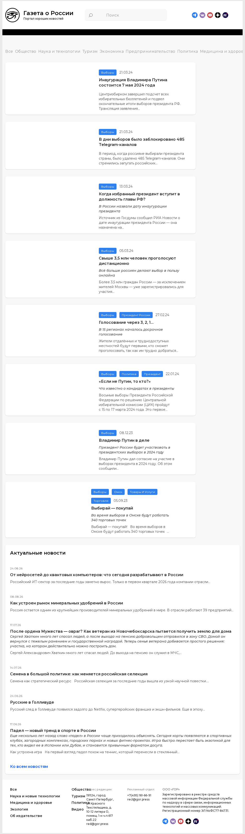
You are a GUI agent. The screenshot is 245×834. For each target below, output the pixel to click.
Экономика (112, 52)
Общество (25, 52)
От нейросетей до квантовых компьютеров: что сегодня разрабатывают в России (96, 575)
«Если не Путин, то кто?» (125, 381)
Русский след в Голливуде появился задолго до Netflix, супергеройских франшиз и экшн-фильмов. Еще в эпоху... (107, 709)
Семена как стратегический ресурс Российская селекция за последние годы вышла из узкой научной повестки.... (109, 681)
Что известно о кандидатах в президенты (136, 388)
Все (9, 52)
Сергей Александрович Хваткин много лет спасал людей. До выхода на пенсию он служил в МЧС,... (96, 653)
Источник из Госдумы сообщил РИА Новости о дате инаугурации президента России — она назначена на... (139, 223)
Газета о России (48, 13)
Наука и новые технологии (35, 796)
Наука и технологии (59, 52)
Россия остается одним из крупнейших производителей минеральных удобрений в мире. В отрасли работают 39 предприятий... (122, 610)
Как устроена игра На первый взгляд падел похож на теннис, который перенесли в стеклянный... (94, 752)
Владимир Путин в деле (124, 440)
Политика (187, 52)
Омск (118, 492)
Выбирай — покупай (112, 508)
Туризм (90, 52)
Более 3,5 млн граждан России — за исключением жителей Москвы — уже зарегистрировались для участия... (142, 287)
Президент (152, 374)
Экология (19, 809)
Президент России (136, 315)
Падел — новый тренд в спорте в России (53, 730)
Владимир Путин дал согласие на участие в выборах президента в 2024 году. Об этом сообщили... (136, 464)
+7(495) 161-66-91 (139, 795)
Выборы (107, 72)
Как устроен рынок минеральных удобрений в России (66, 603)
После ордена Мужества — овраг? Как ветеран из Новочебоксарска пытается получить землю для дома (120, 631)
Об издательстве (26, 816)
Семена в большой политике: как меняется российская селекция (79, 674)
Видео (78, 809)
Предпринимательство (150, 52)
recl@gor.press (138, 799)
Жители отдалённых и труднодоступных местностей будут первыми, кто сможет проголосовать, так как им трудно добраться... (138, 346)
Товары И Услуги (142, 492)
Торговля (101, 501)
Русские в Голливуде (32, 702)
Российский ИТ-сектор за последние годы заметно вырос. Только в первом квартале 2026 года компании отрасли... (110, 582)
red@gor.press (97, 824)
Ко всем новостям (29, 766)
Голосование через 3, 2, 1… (126, 322)
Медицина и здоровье (31, 802)
